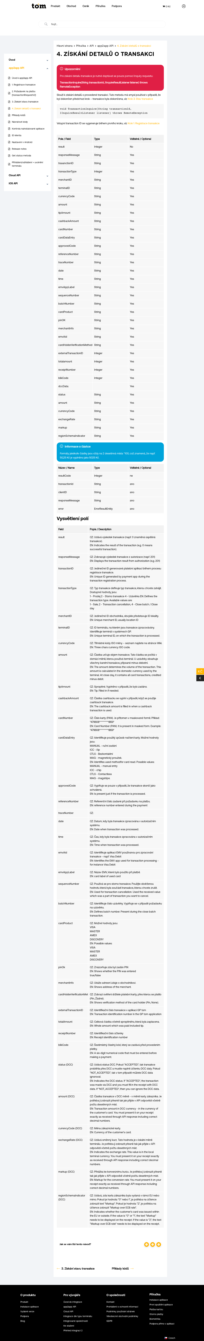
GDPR (109, 1321)
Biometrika (154, 1319)
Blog (22, 1321)
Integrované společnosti (75, 1321)
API (92, 45)
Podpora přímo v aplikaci (161, 1324)
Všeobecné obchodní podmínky (122, 1316)
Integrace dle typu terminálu (77, 1316)
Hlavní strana (65, 45)
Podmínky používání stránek (120, 1311)
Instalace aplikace (29, 1307)
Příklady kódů (120, 1268)
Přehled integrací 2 (72, 1330)
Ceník (86, 6)
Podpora (117, 6)
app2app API (105, 45)
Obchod (71, 6)
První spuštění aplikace (161, 1305)
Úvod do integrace (72, 1302)
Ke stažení (68, 1326)
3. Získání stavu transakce (78, 1268)
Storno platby (156, 1314)
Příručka (100, 6)
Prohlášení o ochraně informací (122, 1307)
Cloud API (68, 1311)
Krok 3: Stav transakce (140, 98)
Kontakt (110, 1302)
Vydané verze (27, 1311)
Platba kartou (156, 1309)
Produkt (55, 6)
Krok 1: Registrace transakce (144, 123)
